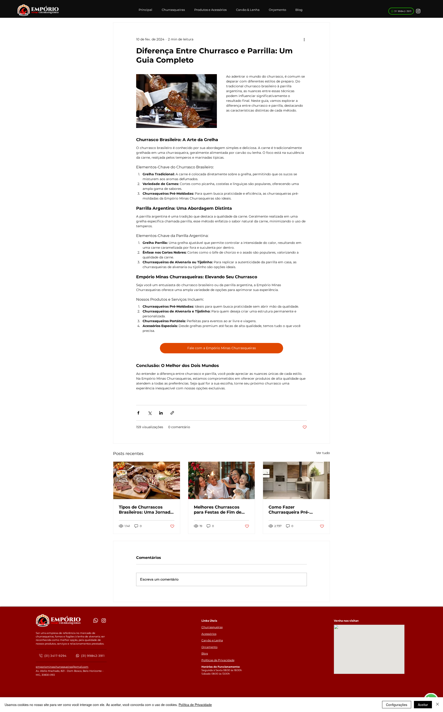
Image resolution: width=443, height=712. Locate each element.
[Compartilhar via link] (172, 413)
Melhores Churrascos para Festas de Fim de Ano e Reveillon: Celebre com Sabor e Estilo (220, 510)
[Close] (437, 704)
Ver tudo (323, 453)
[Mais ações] (304, 39)
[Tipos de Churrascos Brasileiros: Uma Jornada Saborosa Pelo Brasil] (146, 480)
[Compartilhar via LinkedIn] (161, 413)
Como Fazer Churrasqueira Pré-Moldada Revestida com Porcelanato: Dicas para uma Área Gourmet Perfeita (294, 510)
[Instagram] (418, 11)
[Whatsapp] (96, 620)
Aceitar (423, 704)
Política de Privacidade (195, 704)
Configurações (396, 704)
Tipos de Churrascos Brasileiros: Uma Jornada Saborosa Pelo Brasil (146, 510)
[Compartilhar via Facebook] (138, 413)
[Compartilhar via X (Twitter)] (149, 413)
